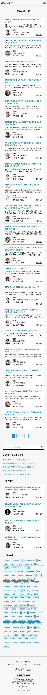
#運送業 (26, 638)
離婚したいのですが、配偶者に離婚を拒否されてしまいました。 (23, 522)
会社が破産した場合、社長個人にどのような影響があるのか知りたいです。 (23, 505)
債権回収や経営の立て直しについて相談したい (19, 467)
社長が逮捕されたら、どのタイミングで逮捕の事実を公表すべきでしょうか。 (23, 413)
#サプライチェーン (17, 568)
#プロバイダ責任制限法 (18, 624)
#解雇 (5, 638)
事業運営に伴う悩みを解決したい (14, 470)
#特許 (19, 590)
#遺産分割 (18, 605)
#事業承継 (36, 631)
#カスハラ (19, 564)
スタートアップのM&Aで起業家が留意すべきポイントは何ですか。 (23, 392)
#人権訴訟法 (7, 620)
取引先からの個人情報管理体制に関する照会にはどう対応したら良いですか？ (23, 165)
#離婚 (37, 616)
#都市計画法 (27, 586)
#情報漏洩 (12, 638)
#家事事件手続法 (29, 616)
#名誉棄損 (20, 571)
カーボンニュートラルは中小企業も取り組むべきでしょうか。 (23, 21)
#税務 (13, 579)
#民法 (14, 620)
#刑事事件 (39, 564)
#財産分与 (13, 609)
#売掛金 (13, 616)
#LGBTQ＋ (32, 605)
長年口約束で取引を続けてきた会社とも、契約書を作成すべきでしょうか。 (23, 144)
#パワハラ (6, 646)
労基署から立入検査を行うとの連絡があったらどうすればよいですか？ (23, 350)
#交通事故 (6, 568)
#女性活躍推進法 (30, 575)
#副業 (39, 560)
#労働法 (20, 616)
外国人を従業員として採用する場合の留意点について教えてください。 (23, 228)
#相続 (25, 605)
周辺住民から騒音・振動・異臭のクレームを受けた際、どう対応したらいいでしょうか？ (23, 207)
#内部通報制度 (34, 594)
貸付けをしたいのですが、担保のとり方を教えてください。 (23, 186)
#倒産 (37, 627)
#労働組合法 (7, 583)
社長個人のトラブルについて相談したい (17, 474)
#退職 (13, 575)
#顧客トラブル (7, 631)
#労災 (32, 579)
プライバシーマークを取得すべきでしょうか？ (21, 331)
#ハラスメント (37, 642)
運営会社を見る (23, 686)
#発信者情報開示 (30, 571)
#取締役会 (26, 583)
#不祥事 (12, 564)
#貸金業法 (6, 594)
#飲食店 (31, 627)
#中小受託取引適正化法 (30, 560)
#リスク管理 (7, 642)
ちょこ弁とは (37, 664)
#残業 (25, 627)
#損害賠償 (33, 609)
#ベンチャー (7, 635)
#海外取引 (20, 575)
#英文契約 (6, 575)
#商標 (19, 638)
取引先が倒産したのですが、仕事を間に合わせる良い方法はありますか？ (23, 102)
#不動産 (24, 612)
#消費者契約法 (30, 624)
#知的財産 (6, 579)
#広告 (33, 601)
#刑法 (40, 612)
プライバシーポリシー (23, 664)
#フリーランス (7, 560)
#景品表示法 (35, 583)
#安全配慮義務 (17, 627)
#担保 (13, 601)
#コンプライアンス (23, 579)
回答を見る (39, 35)
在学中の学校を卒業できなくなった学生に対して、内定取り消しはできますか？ (23, 311)
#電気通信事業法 (23, 609)
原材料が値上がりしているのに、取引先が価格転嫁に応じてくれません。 (23, 41)
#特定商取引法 (17, 583)
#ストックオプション (9, 590)
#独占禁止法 (35, 590)
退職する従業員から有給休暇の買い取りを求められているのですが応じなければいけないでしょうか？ (23, 488)
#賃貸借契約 (32, 612)
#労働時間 (22, 631)
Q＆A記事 (19, 662)
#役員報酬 (6, 601)
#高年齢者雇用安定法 (33, 620)
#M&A (39, 624)
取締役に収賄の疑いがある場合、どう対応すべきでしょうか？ (23, 371)
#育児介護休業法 (8, 605)
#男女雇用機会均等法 (25, 642)
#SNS (38, 571)
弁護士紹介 (27, 662)
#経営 (5, 564)
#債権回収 (33, 638)
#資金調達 (15, 635)
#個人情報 (6, 624)
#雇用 (15, 631)
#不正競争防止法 (32, 635)
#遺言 (29, 631)
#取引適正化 (17, 560)
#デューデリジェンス (9, 571)
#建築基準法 (17, 586)
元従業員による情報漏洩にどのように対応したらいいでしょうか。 (23, 288)
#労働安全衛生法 (14, 597)
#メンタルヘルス (29, 564)
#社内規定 (27, 568)
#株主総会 (26, 590)
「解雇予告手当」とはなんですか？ (17, 268)
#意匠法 (23, 635)
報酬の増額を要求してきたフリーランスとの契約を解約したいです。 (23, 81)
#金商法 (35, 586)
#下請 (39, 575)
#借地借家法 (26, 601)
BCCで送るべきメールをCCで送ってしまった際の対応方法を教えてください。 (23, 249)
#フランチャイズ (23, 594)
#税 (19, 601)
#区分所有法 (36, 597)
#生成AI (14, 594)
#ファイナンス (7, 586)
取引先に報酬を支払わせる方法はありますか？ (21, 61)
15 (30, 436)
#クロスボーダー (15, 612)
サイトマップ (10, 664)
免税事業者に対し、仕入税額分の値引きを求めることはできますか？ (23, 123)
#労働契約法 (7, 627)
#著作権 (6, 609)
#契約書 (15, 642)
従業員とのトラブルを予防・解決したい (17, 460)
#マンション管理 (25, 597)
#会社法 (6, 612)
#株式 (5, 597)
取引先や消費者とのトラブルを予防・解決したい (20, 463)
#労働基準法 (22, 620)
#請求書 (6, 616)
